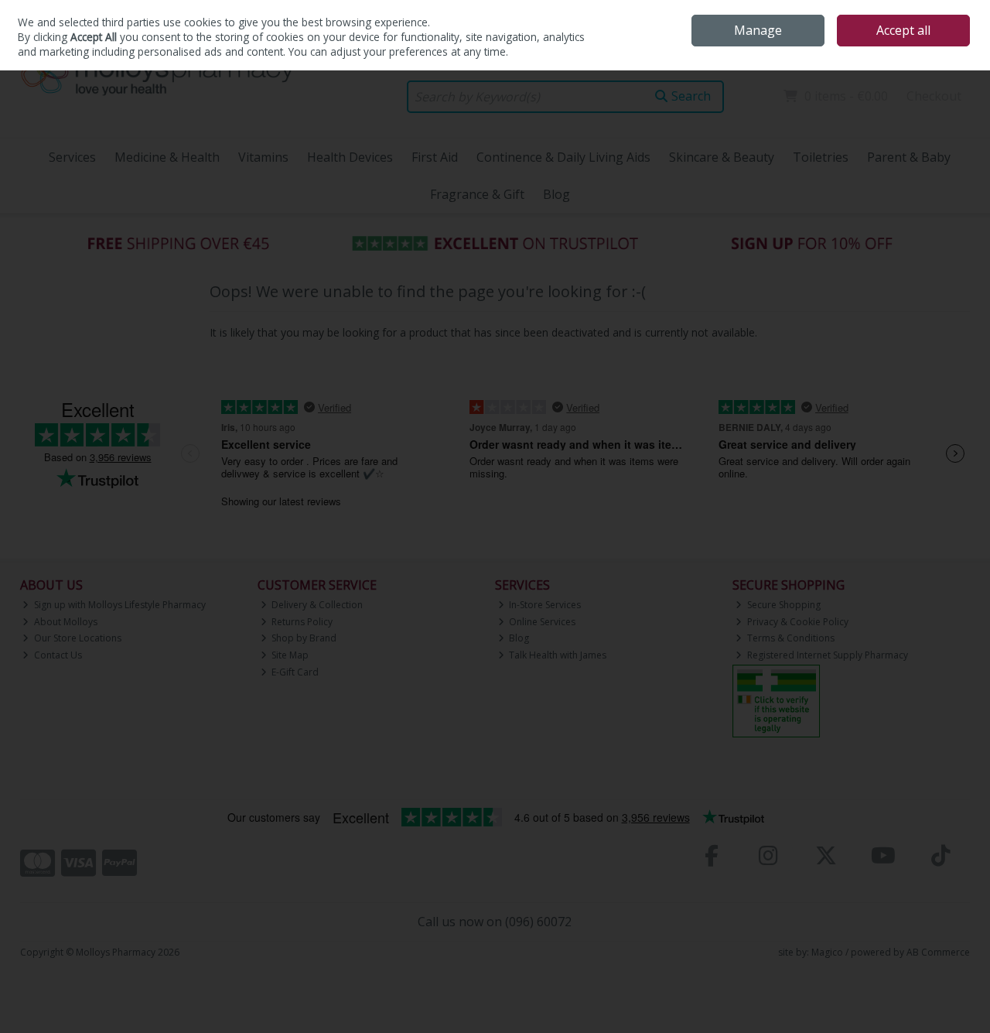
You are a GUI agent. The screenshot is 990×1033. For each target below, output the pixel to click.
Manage (758, 30)
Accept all (903, 30)
